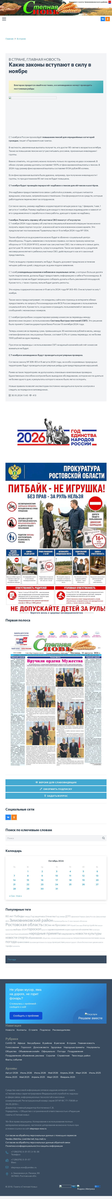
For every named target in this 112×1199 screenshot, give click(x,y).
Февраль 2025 (67, 1077)
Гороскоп (26, 1047)
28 (14, 888)
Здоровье (56, 1047)
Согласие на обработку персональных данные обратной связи (37, 1142)
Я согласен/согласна (56, 1195)
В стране (21, 38)
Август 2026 (11, 1072)
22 (28, 884)
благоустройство (90, 925)
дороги (44, 930)
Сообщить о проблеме (26, 1015)
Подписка (45, 1030)
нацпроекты (68, 933)
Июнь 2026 (40, 1072)
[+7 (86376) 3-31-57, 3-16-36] (8, 1152)
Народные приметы (74, 1047)
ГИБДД (27, 916)
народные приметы (45, 933)
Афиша (21, 1043)
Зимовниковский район (31, 920)
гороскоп (34, 929)
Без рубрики (33, 1043)
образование (35, 937)
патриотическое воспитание (86, 938)
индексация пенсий (73, 929)
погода (11, 941)
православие (23, 942)
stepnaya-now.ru (38, 1128)
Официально (48, 1051)
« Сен (12, 896)
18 (70, 880)
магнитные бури (11, 934)
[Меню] (4, 19)
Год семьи (60, 916)
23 (42, 884)
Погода (12, 959)
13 (97, 875)
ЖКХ (7, 921)
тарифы (8, 946)
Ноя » (19, 896)
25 (70, 884)
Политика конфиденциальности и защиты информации (34, 1146)
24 (56, 884)
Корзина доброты (60, 921)
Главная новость (44, 59)
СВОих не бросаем (54, 925)
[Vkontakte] (103, 19)
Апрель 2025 (38, 1077)
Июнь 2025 (11, 1077)
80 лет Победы (14, 916)
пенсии (102, 938)
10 (56, 875)
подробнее (60, 1188)
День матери (101, 916)
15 (28, 880)
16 (42, 880)
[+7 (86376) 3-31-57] (8, 1160)
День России (91, 916)
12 (83, 875)
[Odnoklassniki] (107, 19)
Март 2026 (81, 1072)
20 (97, 880)
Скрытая (50, 1055)
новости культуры (88, 933)
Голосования (12, 1047)
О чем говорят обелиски (77, 921)
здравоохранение (56, 929)
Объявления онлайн (29, 1051)
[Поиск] (103, 838)
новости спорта (16, 937)
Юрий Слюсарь (76, 925)
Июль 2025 (95, 1072)
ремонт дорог (70, 942)
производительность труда (41, 942)
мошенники (24, 934)
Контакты (21, 1030)
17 (57, 880)
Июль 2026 (26, 1072)
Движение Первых (78, 916)
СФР (68, 925)
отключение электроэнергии (62, 938)
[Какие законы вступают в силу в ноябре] (33, 98)
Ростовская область (24, 924)
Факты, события (13, 1059)
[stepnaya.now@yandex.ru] (8, 1167)
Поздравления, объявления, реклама (24, 1055)
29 (28, 888)
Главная (9, 38)
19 (83, 880)
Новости (9, 1030)
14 (14, 880)
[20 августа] (56, 698)
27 (97, 884)
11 (70, 875)
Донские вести (41, 1047)
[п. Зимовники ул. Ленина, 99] (8, 1174)
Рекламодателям (61, 1030)
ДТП (68, 916)
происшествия (58, 942)
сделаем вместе (97, 942)
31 (57, 888)
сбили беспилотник (84, 942)
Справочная (63, 1055)
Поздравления (75, 1051)
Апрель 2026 (67, 1072)
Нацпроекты (93, 1047)
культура (96, 930)
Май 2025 (24, 1077)
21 (14, 884)
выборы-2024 (20, 929)
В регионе (59, 1043)
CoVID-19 (10, 1043)
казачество (86, 929)
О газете (33, 1030)
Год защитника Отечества (43, 916)
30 (42, 888)
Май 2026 (53, 1072)
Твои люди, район (81, 1055)
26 (83, 884)
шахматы (16, 946)
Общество (11, 1051)
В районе (47, 1043)
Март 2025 (52, 1077)
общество (46, 938)
